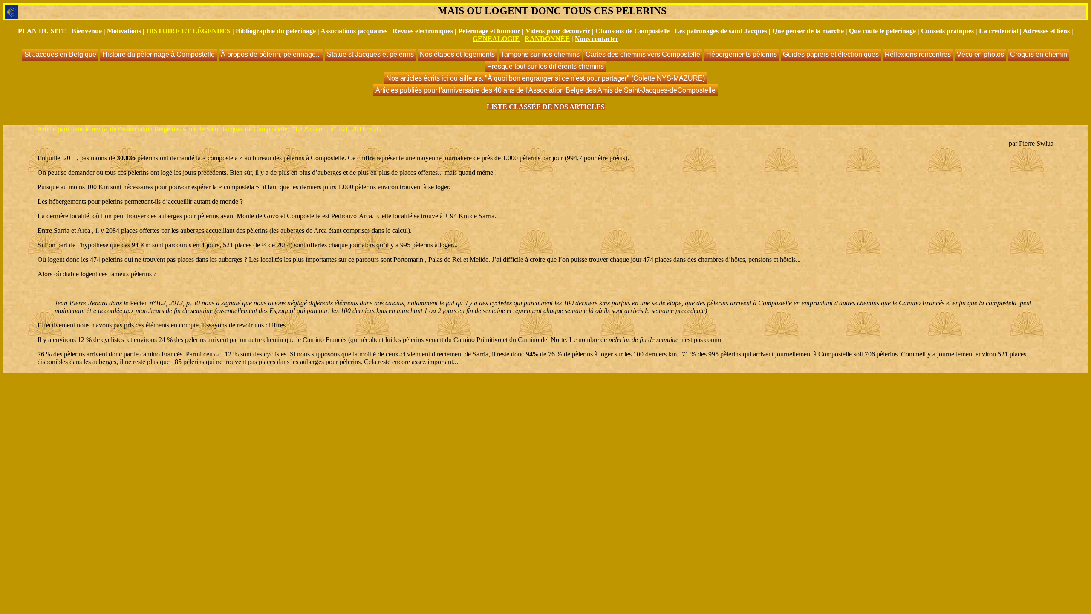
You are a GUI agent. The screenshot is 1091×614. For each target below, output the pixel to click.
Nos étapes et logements (457, 54)
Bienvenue (87, 31)
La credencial (998, 31)
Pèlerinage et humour (489, 31)
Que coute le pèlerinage (882, 31)
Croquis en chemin (1038, 54)
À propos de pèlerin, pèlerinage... (271, 54)
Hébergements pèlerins (741, 54)
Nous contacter (596, 38)
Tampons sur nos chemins (540, 54)
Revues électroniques (423, 31)
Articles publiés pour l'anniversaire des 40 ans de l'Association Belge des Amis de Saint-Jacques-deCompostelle (545, 90)
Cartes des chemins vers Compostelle (643, 54)
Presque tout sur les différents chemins (545, 66)
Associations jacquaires (353, 31)
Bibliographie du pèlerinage (276, 31)
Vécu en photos (980, 54)
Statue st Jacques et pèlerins (370, 54)
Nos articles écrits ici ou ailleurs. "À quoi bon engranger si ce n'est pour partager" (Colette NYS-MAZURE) (545, 78)
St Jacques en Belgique (60, 54)
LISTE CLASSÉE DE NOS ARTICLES (546, 106)
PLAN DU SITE (42, 31)
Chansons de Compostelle (632, 31)
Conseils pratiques (947, 31)
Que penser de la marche (808, 31)
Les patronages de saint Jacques (721, 31)
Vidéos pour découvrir (557, 31)
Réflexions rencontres (918, 54)
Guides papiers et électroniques (831, 54)
